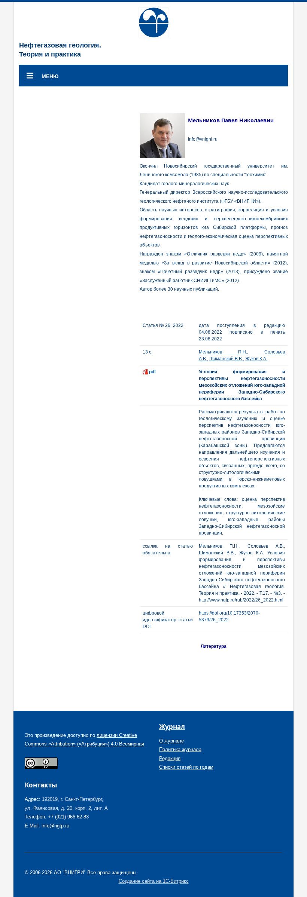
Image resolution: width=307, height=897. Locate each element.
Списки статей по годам (186, 767)
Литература (214, 646)
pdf (152, 371)
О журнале (171, 741)
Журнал (172, 726)
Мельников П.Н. (223, 352)
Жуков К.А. (256, 358)
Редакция (169, 758)
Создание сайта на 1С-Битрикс (154, 881)
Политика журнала (180, 749)
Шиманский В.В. (226, 358)
